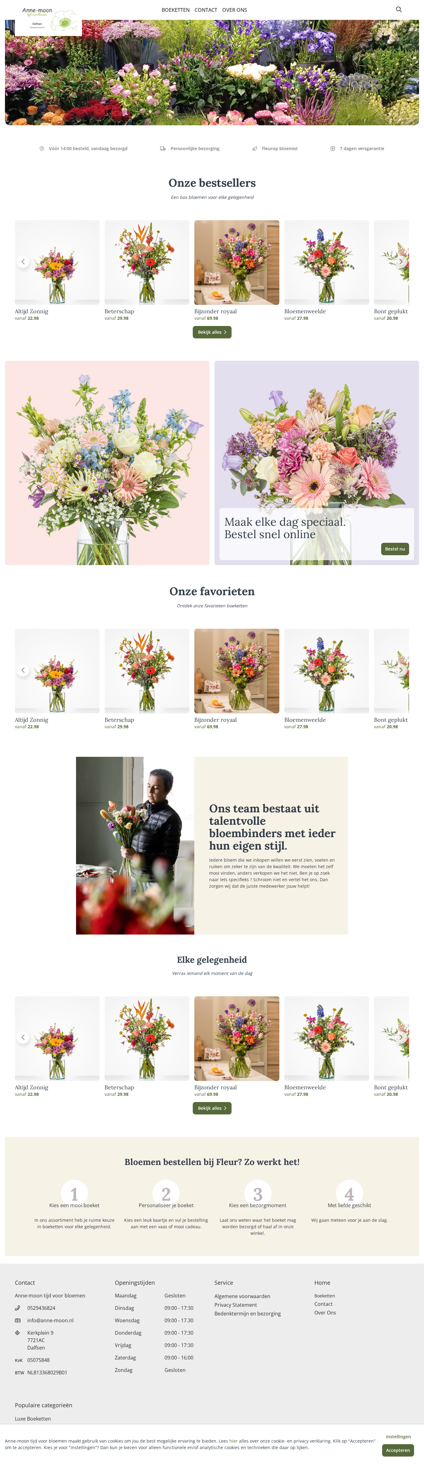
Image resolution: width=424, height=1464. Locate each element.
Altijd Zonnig (31, 311)
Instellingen (398, 1436)
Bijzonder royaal (215, 311)
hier (233, 1441)
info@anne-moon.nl (50, 1320)
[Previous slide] (23, 262)
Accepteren (398, 1450)
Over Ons (234, 10)
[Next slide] (401, 262)
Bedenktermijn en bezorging (247, 1313)
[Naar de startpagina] (48, 18)
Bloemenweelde (305, 311)
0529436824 (41, 1308)
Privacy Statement (235, 1304)
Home (322, 1282)
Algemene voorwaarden (242, 1296)
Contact (206, 10)
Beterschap (119, 311)
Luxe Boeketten (33, 1418)
